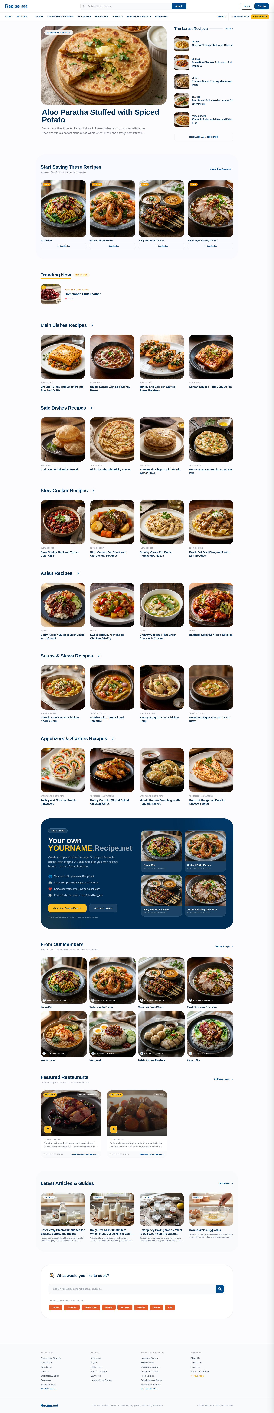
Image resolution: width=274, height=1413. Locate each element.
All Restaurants (222, 1079)
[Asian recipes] (78, 573)
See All (228, 29)
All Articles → (149, 1389)
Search (179, 6)
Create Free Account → (221, 169)
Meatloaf (141, 1307)
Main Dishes (84, 17)
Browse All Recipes (203, 137)
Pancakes (125, 1307)
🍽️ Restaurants (240, 17)
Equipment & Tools (149, 1371)
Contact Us (196, 1362)
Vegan (94, 1362)
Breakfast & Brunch (139, 17)
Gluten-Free (96, 1367)
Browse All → (49, 1389)
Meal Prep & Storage (150, 1384)
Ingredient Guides (149, 1358)
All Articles (224, 1183)
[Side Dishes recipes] (91, 408)
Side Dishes (101, 17)
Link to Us (195, 1367)
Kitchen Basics (147, 1362)
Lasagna (108, 1307)
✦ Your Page (260, 17)
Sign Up (262, 6)
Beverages (161, 17)
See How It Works (103, 908)
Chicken (55, 1307)
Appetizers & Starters (60, 17)
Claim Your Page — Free (65, 908)
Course (39, 17)
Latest (9, 17)
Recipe (49, 1405)
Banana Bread (91, 1307)
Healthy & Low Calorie (101, 1380)
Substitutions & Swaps (151, 1380)
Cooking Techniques (150, 1367)
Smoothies (71, 1307)
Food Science (147, 1376)
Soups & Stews (48, 1384)
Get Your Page (222, 946)
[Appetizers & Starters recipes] (113, 739)
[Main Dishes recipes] (92, 325)
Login (247, 6)
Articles (22, 17)
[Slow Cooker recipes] (93, 491)
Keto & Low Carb (99, 1371)
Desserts (117, 17)
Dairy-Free (96, 1376)
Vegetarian (96, 1358)
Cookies (156, 1307)
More (221, 17)
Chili (170, 1307)
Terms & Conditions (200, 1371)
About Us (195, 1358)
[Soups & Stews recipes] (99, 656)
